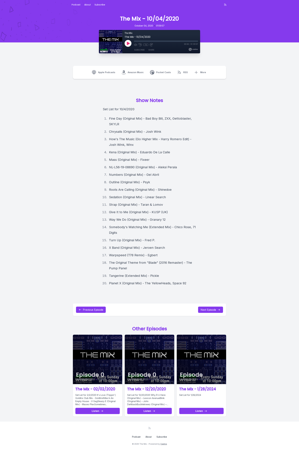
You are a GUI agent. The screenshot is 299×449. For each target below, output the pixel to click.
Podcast (76, 4)
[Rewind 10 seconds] (140, 44)
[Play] (128, 43)
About (87, 4)
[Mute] (135, 44)
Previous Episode (93, 309)
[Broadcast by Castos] (193, 49)
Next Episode (208, 309)
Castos (163, 444)
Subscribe (100, 4)
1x (146, 45)
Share (151, 50)
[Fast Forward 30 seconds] (151, 44)
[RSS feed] (225, 4)
